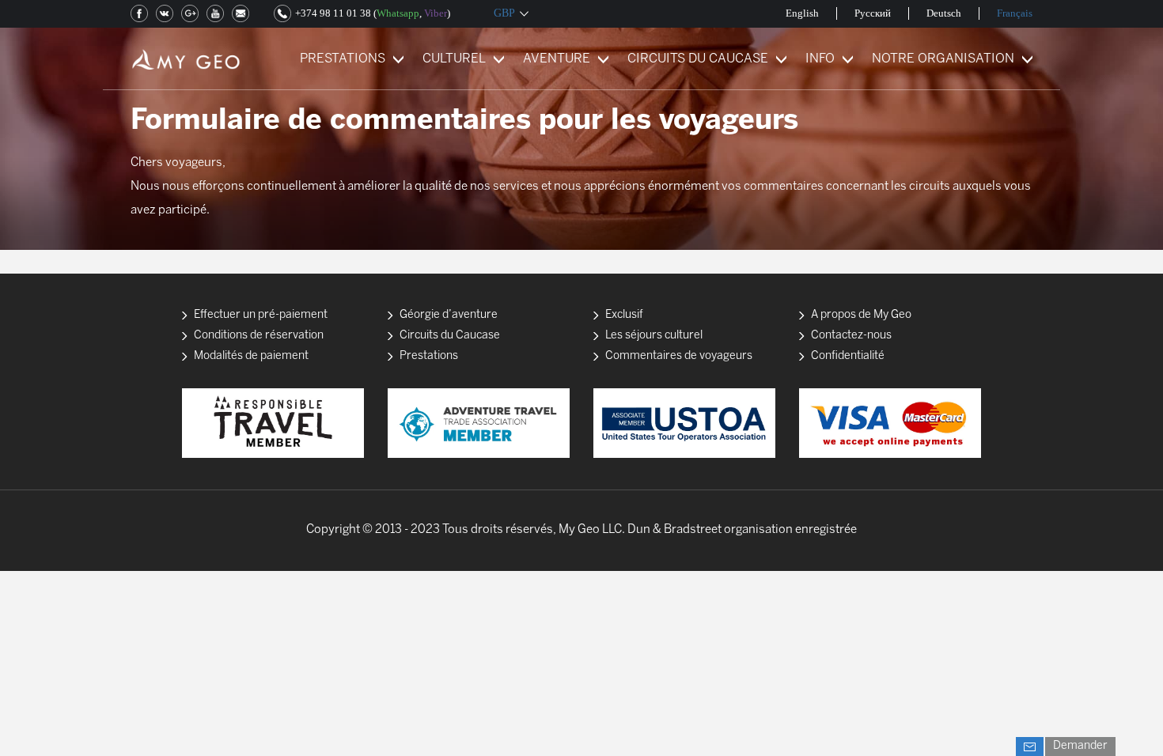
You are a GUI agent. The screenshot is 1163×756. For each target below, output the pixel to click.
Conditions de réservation (259, 336)
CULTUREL (454, 59)
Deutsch (943, 13)
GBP (504, 13)
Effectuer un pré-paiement (261, 315)
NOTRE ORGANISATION (943, 59)
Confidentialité (848, 356)
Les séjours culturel (654, 336)
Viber (435, 13)
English (802, 13)
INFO (820, 59)
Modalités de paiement (251, 356)
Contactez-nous (851, 336)
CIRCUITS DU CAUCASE (697, 59)
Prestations (429, 356)
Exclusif (624, 315)
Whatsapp (398, 13)
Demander (1080, 746)
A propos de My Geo (861, 315)
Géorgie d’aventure (449, 315)
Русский (872, 13)
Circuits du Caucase (450, 336)
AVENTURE (556, 59)
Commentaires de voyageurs (678, 356)
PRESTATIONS (342, 59)
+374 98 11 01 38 (333, 13)
